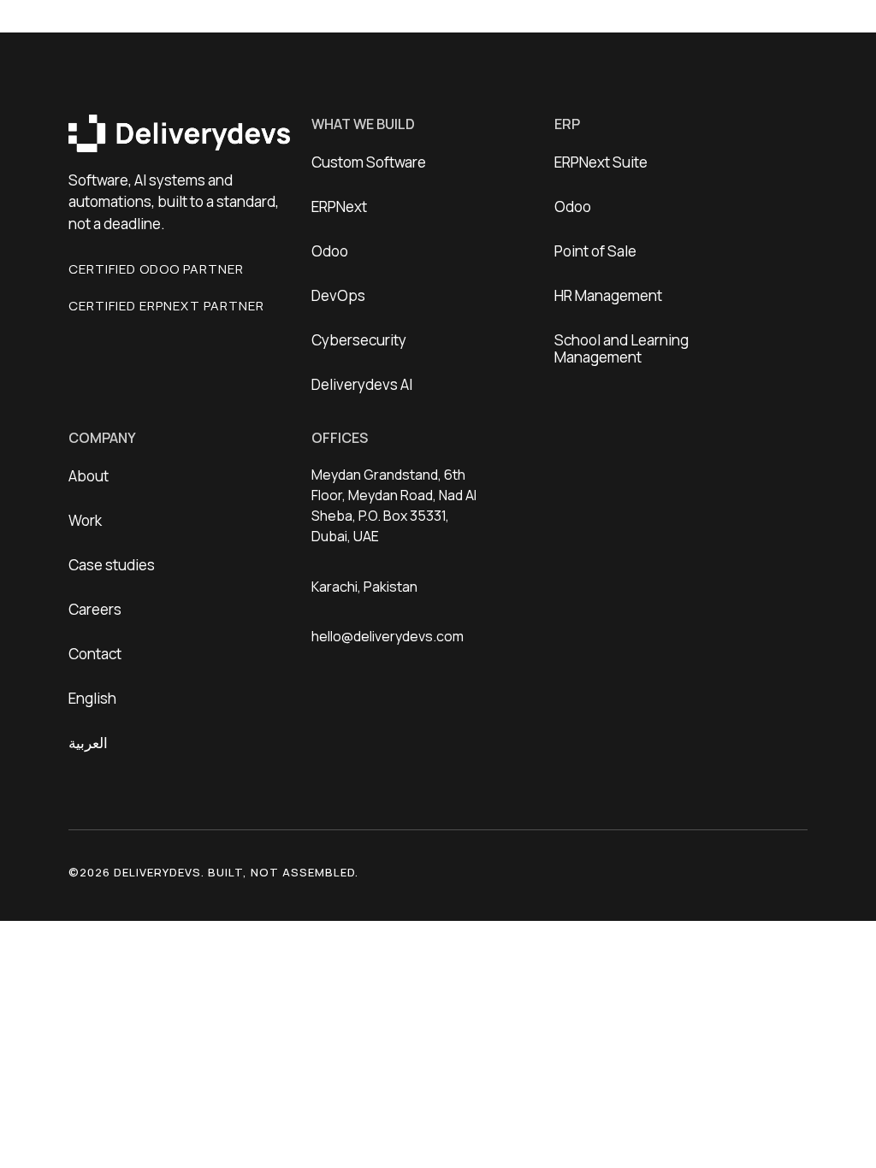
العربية (88, 742)
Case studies (111, 565)
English (92, 698)
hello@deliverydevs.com (387, 636)
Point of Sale (595, 251)
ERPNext (339, 206)
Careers (94, 609)
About (88, 476)
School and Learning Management (621, 348)
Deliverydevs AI (361, 384)
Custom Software (368, 162)
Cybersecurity (358, 340)
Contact (94, 654)
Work (85, 520)
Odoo (329, 251)
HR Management (608, 295)
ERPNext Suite (601, 162)
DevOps (338, 295)
